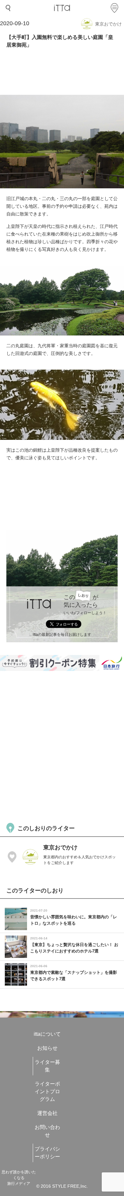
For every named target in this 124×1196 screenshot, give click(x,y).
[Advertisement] (62, 746)
